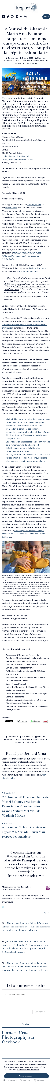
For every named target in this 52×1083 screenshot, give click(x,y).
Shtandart (41, 58)
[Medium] (25, 16)
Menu (47, 16)
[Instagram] (12, 16)
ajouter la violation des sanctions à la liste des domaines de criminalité (24, 324)
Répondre (47, 913)
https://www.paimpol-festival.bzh (17, 159)
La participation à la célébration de (21, 442)
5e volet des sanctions (28, 271)
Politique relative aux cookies (28, 1070)
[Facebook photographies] (4, 16)
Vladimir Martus (31, 64)
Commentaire (40, 1012)
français (30, 61)
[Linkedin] (17, 16)
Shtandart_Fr (20, 64)
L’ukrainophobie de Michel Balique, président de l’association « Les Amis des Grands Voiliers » (23, 533)
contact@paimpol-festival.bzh (15, 156)
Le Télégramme (34, 204)
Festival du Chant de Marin (16, 61)
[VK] (21, 16)
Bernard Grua (13, 58)
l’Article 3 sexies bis (38, 268)
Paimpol (36, 61)
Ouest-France (11, 208)
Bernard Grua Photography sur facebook (18, 1037)
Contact (26, 1024)
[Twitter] (8, 16)
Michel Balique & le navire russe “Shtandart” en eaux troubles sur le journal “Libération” (21, 256)
